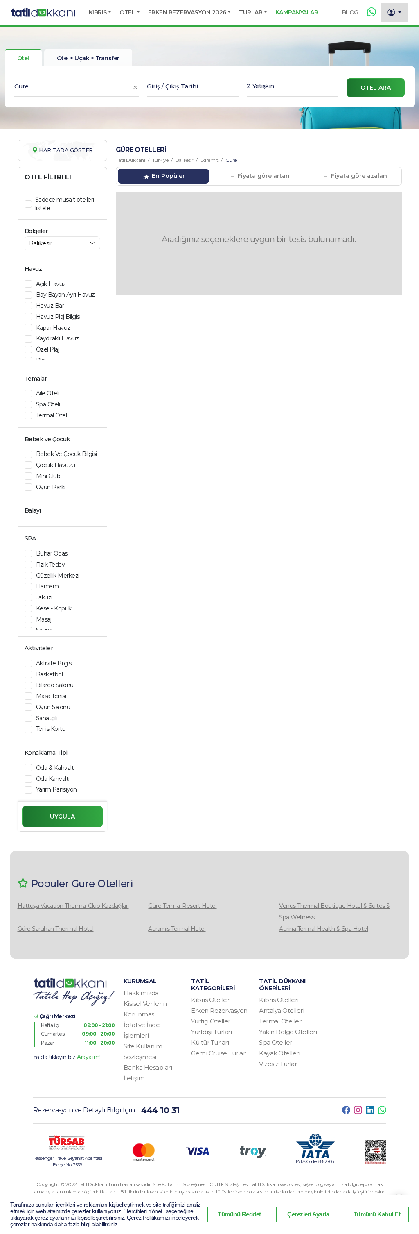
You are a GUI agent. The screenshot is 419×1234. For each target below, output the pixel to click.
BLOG (350, 12)
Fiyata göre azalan (358, 175)
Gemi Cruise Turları (219, 1053)
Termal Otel (51, 415)
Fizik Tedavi (51, 564)
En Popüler (167, 175)
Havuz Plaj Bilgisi (58, 316)
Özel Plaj (47, 349)
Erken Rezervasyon (219, 1010)
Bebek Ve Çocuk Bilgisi (66, 454)
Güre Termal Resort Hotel (182, 906)
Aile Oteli (47, 393)
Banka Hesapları (148, 1067)
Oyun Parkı (50, 487)
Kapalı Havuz (53, 327)
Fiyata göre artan (263, 175)
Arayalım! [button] (89, 1057)
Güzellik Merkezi (57, 575)
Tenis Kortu (51, 729)
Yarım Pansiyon (56, 789)
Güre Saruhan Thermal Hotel (56, 928)
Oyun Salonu (53, 707)
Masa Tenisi (51, 696)
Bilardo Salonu (55, 685)
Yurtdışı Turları (211, 1032)
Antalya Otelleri (281, 1010)
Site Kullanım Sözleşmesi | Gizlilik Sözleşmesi (201, 1184)
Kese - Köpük (54, 608)
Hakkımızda (141, 993)
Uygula (62, 816)
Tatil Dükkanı (130, 160)
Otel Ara (375, 87)
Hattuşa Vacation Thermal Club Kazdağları (73, 906)
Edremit (209, 160)
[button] (100, 12)
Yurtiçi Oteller (210, 1021)
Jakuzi (44, 597)
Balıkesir (185, 160)
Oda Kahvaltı (53, 779)
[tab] (88, 58)
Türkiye (160, 160)
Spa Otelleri (276, 1042)
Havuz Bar (50, 305)
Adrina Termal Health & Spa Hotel (323, 928)
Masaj (44, 619)
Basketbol (49, 674)
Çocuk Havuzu (55, 465)
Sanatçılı (47, 718)
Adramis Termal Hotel (176, 928)
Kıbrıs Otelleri (211, 1000)
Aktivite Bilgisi (54, 663)
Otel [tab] (23, 58)
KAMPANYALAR (296, 12)
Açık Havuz (51, 284)
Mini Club (48, 476)
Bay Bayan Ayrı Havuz (65, 294)
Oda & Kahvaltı (55, 767)
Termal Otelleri (281, 1021)
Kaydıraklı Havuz (57, 338)
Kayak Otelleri (279, 1053)
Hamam (47, 586)
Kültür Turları (210, 1042)
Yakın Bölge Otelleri (288, 1032)
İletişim (134, 1078)
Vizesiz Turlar (278, 1064)
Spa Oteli (48, 404)
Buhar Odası (52, 553)
